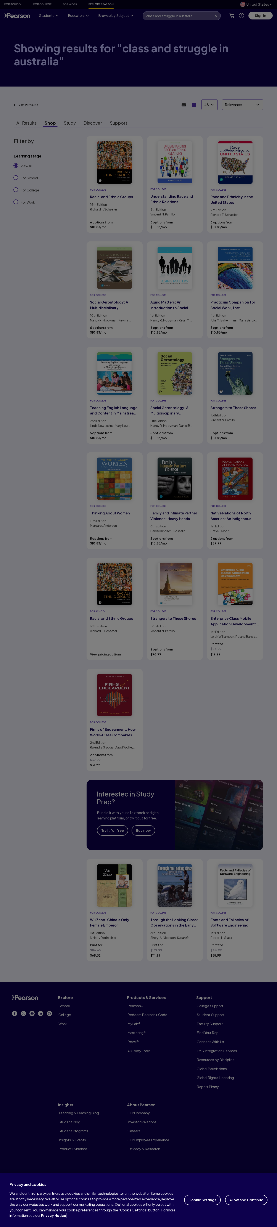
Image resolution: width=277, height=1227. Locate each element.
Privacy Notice (53, 1215)
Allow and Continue (246, 1200)
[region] (138, 1200)
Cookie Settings (202, 1200)
